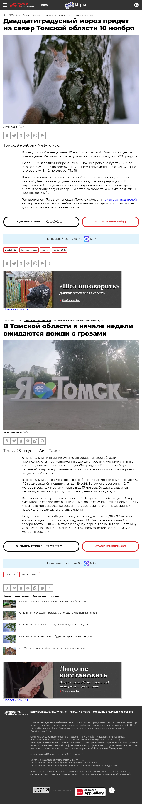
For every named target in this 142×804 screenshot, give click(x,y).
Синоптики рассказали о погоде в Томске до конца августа (53, 624)
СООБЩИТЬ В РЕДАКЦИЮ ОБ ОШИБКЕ (113, 712)
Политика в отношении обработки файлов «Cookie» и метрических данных (73, 765)
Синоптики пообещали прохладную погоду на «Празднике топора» (58, 612)
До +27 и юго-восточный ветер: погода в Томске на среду (52, 648)
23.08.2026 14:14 (12, 320)
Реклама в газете (80, 712)
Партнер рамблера (62, 790)
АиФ (22, 126)
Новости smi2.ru (15, 309)
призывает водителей (119, 199)
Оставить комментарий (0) (110, 222)
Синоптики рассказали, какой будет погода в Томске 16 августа (55, 636)
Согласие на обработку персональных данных (57, 760)
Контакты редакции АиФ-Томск (48, 712)
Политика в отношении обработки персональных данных (63, 762)
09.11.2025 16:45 (11, 15)
